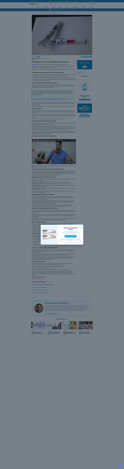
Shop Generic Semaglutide (70, 236)
